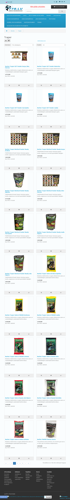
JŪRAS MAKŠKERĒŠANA (41, 19)
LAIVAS (24, 15)
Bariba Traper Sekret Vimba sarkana (17, 439)
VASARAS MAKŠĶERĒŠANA (13, 19)
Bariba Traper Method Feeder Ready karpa (51, 149)
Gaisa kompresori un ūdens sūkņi (50, 475)
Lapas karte (18, 479)
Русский (9, 2)
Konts (37, 474)
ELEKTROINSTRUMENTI (29, 22)
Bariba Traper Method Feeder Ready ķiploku (17, 191)
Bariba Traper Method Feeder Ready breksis (17, 150)
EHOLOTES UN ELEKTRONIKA (14, 15)
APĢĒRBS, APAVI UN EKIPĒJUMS (14, 22)
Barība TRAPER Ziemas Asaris (46, 439)
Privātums (6, 484)
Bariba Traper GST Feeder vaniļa (47, 108)
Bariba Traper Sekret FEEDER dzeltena (17, 315)
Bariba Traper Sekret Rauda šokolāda (49, 398)
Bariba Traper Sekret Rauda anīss (48, 356)
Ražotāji (27, 474)
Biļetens (38, 481)
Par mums (6, 474)
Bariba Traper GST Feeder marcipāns (17, 108)
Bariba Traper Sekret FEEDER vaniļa (48, 315)
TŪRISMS (39, 22)
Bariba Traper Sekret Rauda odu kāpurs (18, 398)
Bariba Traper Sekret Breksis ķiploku (49, 273)
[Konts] (57, 1)
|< (6, 463)
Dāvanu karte (29, 476)
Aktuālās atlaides (37, 6)
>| (28, 463)
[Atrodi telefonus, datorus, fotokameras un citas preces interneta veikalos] (26, 496)
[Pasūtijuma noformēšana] (64, 1)
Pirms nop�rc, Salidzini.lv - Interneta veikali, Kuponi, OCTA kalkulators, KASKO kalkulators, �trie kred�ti (65, 497)
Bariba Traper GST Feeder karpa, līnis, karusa (17, 67)
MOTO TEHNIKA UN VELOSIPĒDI (36, 15)
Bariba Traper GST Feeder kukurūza (48, 66)
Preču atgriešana (8, 482)
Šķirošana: (7, 45)
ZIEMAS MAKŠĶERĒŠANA (27, 19)
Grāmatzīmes (39, 479)
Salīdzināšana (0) (41, 41)
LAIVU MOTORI (57, 15)
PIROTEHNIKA (52, 19)
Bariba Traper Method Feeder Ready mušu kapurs (50, 232)
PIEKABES (49, 15)
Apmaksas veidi (8, 481)
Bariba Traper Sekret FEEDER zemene (17, 356)
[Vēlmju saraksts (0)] (59, 1)
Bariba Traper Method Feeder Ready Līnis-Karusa (50, 191)
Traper (19, 31)
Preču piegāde (7, 479)
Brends (12, 31)
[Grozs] (62, 1)
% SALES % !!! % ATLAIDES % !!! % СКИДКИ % (17, 26)
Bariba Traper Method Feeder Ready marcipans (17, 232)
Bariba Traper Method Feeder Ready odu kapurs (18, 274)
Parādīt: (39, 45)
